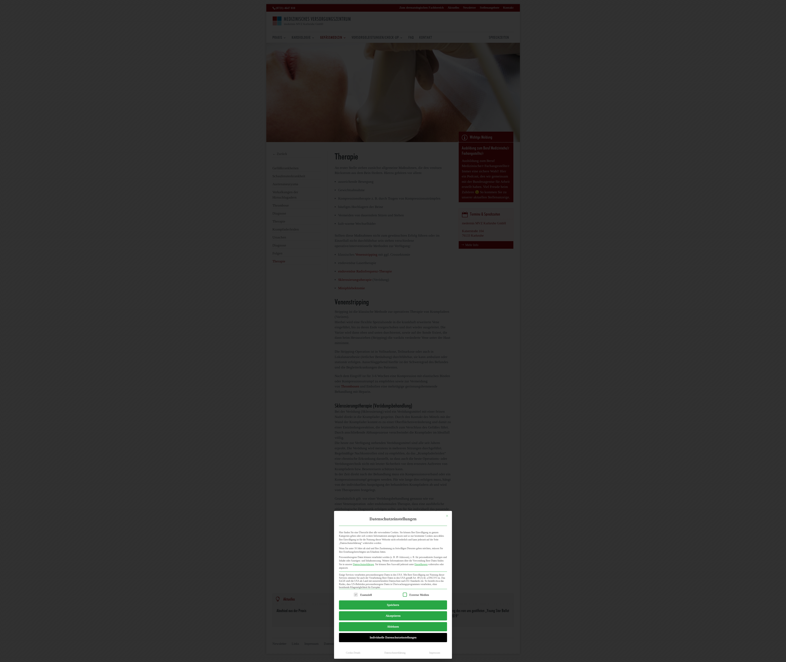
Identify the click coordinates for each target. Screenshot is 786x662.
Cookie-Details (353, 652)
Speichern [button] (393, 605)
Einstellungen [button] (421, 564)
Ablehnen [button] (393, 626)
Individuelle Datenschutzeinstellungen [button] (393, 637)
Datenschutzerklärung (363, 564)
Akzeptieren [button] (393, 615)
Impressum (434, 652)
